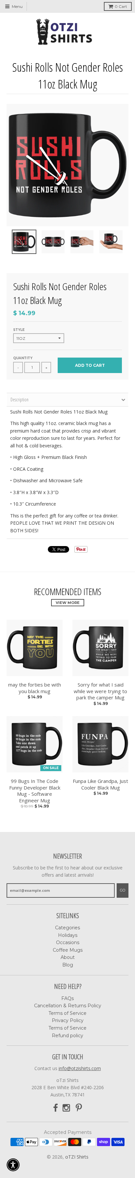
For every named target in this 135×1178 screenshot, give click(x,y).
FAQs (67, 998)
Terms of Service (67, 1013)
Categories (67, 928)
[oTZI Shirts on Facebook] (55, 1108)
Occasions (67, 942)
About (68, 957)
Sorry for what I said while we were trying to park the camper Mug (100, 691)
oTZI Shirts (76, 1157)
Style (19, 330)
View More (68, 602)
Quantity (22, 358)
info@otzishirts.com (80, 1068)
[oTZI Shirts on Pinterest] (79, 1108)
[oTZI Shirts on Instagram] (67, 1108)
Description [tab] (19, 399)
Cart (121, 6)
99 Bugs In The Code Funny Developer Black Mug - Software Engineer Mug (34, 791)
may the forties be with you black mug (34, 688)
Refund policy (67, 1036)
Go (122, 890)
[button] (13, 1164)
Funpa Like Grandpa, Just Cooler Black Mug (100, 784)
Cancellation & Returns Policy (67, 1006)
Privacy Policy (68, 1020)
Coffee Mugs (68, 950)
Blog (67, 965)
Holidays (67, 935)
